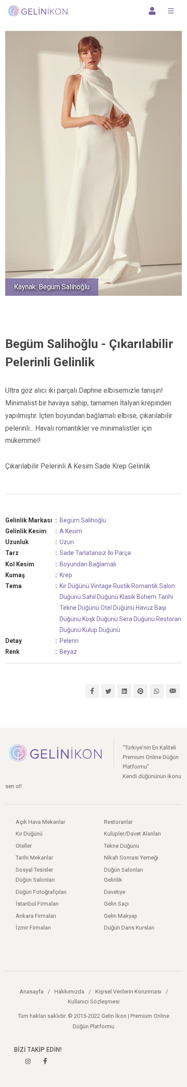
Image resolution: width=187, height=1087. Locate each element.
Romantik (144, 585)
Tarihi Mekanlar (34, 857)
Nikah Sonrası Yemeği (131, 857)
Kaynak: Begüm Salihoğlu (52, 287)
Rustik (121, 585)
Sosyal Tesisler (34, 869)
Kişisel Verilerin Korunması (128, 991)
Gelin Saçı (116, 903)
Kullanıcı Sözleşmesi (94, 1001)
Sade (67, 552)
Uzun (67, 541)
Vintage (101, 585)
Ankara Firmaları (36, 916)
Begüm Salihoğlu (83, 520)
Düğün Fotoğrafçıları (41, 892)
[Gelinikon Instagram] (28, 1061)
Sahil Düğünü (100, 596)
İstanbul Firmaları (37, 903)
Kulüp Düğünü (101, 629)
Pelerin (69, 640)
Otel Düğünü (117, 607)
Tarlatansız (90, 552)
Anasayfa (31, 991)
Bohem (147, 596)
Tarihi (165, 596)
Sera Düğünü (137, 618)
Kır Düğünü (74, 585)
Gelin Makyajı (120, 916)
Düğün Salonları (123, 869)
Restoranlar (118, 822)
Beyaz (68, 651)
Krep (66, 575)
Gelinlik (113, 879)
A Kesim (71, 531)
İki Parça (119, 552)
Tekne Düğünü (79, 607)
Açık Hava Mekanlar (40, 822)
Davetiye (114, 892)
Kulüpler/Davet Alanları (132, 833)
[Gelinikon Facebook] (45, 1061)
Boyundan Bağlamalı (88, 564)
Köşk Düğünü (100, 618)
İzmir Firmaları (33, 927)
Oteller (24, 846)
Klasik (127, 596)
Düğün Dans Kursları (129, 927)
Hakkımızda (69, 991)
